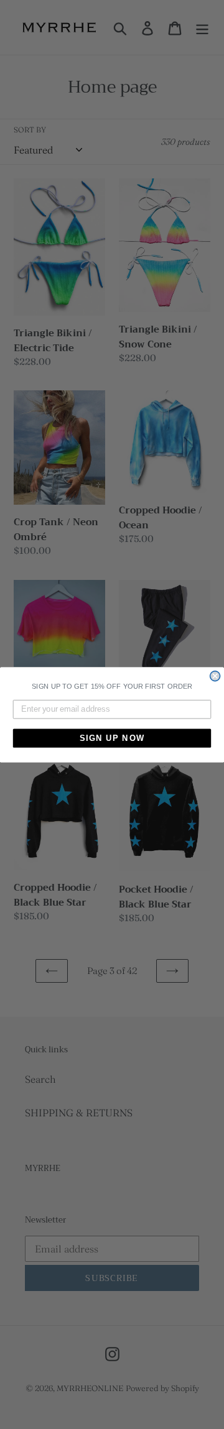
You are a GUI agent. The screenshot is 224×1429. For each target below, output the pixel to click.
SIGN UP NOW (112, 737)
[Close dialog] (215, 676)
